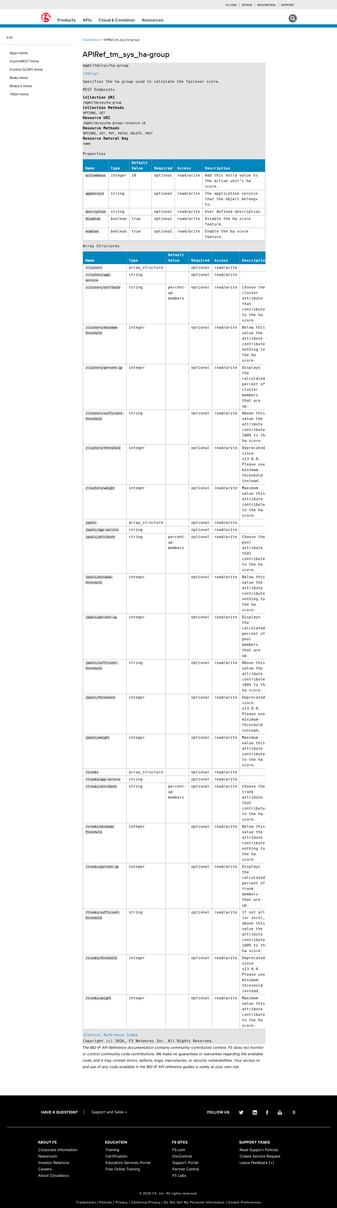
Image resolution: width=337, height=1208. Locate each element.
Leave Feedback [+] (257, 1162)
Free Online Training (122, 1169)
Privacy (122, 1202)
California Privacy (145, 1202)
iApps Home (19, 53)
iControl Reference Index (110, 1035)
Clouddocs (89, 40)
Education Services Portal (127, 1162)
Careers (45, 1169)
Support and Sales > (109, 1112)
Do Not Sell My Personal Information (194, 1202)
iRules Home (19, 78)
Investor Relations (53, 1162)
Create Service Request (260, 1156)
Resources (152, 20)
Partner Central (185, 1169)
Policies (105, 1202)
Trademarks (86, 1202)
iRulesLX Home (21, 86)
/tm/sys (91, 73)
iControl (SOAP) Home (26, 69)
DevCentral (182, 1156)
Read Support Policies (259, 1149)
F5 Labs (179, 1175)
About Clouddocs (53, 1175)
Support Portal (185, 1162)
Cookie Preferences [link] (244, 1202)
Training (112, 1149)
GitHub (247, 5)
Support (287, 5)
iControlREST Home (24, 61)
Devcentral (266, 5)
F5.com (231, 5)
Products (66, 20)
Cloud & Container (117, 20)
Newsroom (47, 1156)
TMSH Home (19, 94)
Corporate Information (57, 1149)
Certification (116, 1156)
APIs (87, 20)
